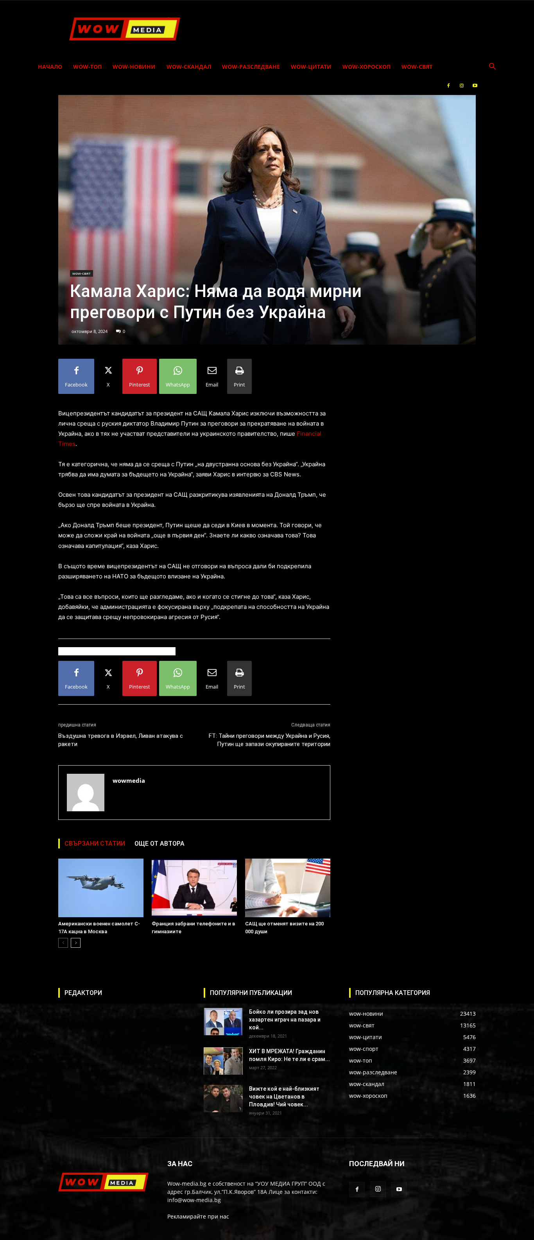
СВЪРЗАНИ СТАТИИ (95, 843)
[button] (492, 67)
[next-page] (76, 943)
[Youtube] (475, 85)
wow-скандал (189, 66)
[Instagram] (462, 85)
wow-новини (134, 66)
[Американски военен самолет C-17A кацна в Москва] (100, 888)
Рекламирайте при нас (198, 1216)
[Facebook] (448, 85)
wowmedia (129, 780)
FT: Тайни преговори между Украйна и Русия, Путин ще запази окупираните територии (269, 740)
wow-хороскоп (366, 66)
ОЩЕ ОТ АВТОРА (159, 843)
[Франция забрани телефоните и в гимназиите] (194, 888)
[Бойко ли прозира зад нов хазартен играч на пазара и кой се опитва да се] (223, 1021)
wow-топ (87, 66)
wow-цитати (311, 66)
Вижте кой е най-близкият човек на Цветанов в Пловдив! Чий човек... (284, 1097)
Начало (50, 66)
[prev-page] (63, 943)
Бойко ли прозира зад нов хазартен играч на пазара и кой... (285, 1020)
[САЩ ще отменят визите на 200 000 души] (287, 888)
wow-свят (416, 66)
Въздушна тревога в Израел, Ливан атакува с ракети (120, 740)
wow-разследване (251, 66)
